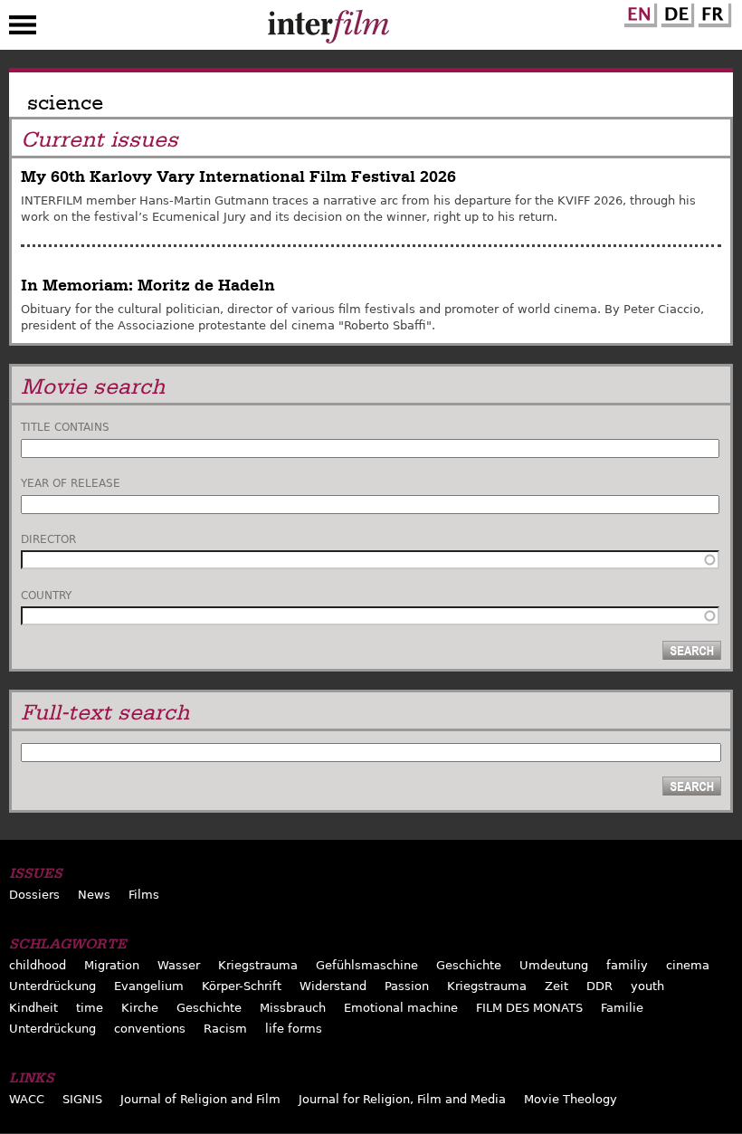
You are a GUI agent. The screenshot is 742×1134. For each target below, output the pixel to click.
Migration (111, 965)
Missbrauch (293, 1008)
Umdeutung (553, 965)
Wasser (178, 965)
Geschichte (468, 965)
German (675, 12)
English (638, 12)
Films (143, 894)
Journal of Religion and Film (200, 1099)
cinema (687, 965)
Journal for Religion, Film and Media (402, 1099)
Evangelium (149, 986)
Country (46, 595)
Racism (225, 1028)
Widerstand (333, 986)
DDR (599, 986)
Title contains (65, 427)
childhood (37, 965)
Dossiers (34, 894)
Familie (622, 1008)
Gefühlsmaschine (367, 965)
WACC (26, 1099)
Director (48, 539)
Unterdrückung (52, 986)
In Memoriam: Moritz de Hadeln (148, 285)
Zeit (556, 986)
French (712, 12)
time (89, 1008)
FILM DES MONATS (529, 1008)
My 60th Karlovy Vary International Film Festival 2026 (238, 176)
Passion (407, 986)
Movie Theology (570, 1099)
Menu (22, 29)
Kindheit (33, 1008)
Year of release (70, 483)
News (94, 894)
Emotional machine (401, 1008)
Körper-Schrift (241, 986)
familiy (627, 965)
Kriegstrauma (258, 965)
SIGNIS (82, 1099)
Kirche (139, 1008)
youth (647, 986)
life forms (293, 1028)
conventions (150, 1028)
